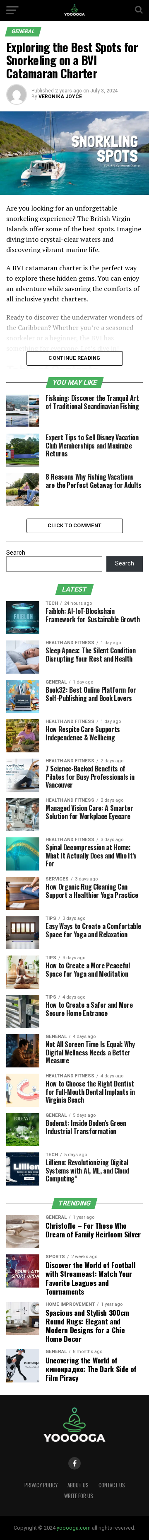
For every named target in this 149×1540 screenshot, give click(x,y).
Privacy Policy (41, 1485)
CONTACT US (112, 1485)
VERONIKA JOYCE (60, 96)
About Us (78, 1485)
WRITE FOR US (78, 1496)
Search (15, 552)
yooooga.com (74, 1528)
